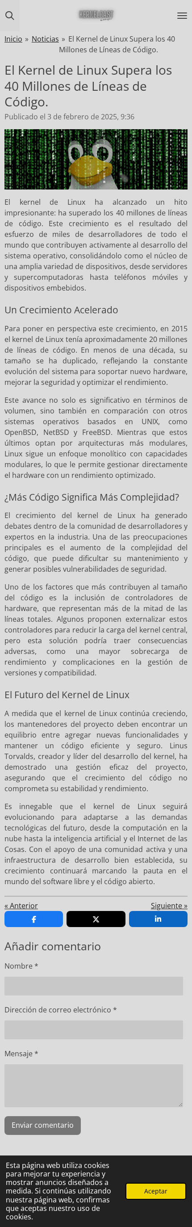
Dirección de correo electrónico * (60, 1010)
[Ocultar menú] (182, 15)
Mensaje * (21, 1053)
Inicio (13, 39)
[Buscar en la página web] (10, 15)
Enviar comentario (43, 1125)
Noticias (45, 39)
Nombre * (21, 966)
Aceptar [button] (155, 1191)
